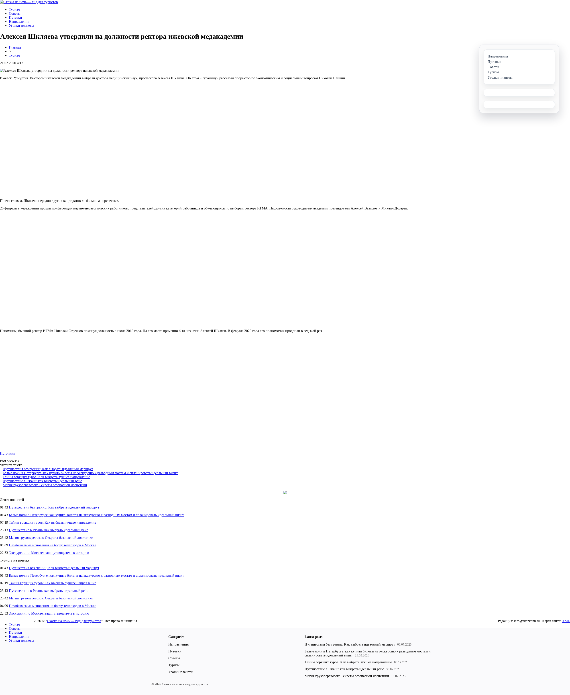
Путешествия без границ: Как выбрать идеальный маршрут (48, 469)
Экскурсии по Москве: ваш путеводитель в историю (49, 553)
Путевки (15, 17)
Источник (7, 453)
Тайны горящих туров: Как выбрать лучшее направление (46, 477)
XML (566, 621)
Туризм (14, 9)
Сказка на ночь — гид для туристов (74, 621)
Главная (15, 47)
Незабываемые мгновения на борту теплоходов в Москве (52, 545)
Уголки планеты (21, 25)
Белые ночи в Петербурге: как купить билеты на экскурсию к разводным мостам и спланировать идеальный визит (90, 473)
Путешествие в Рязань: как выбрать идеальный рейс (42, 481)
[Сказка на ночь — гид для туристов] (29, 2)
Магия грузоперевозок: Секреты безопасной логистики (45, 485)
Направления (19, 21)
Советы (14, 13)
